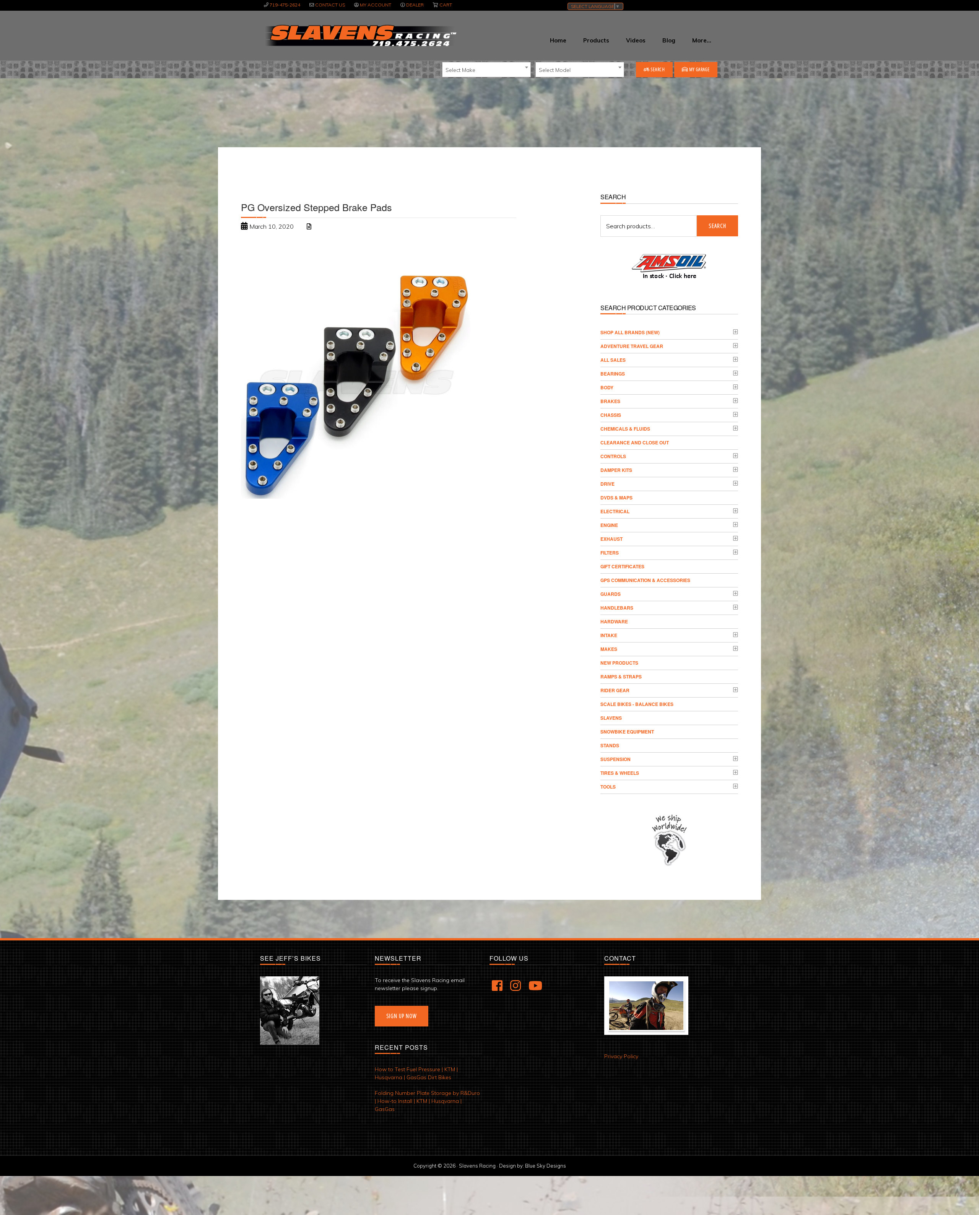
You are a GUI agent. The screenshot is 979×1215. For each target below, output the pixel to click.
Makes (608, 649)
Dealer (415, 5)
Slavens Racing (360, 36)
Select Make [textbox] (460, 70)
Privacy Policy (621, 1056)
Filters (609, 552)
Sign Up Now (401, 1016)
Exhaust (611, 538)
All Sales (613, 359)
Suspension (615, 759)
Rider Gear (614, 690)
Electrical (614, 511)
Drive (607, 483)
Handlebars (616, 607)
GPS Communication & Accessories (645, 580)
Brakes (610, 401)
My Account (375, 5)
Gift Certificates (622, 566)
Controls (613, 456)
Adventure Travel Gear (631, 346)
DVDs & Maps (616, 497)
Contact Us (330, 5)
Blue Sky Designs (545, 1166)
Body (606, 387)
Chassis (610, 415)
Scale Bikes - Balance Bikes (636, 704)
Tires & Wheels (619, 772)
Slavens (611, 717)
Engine (609, 525)
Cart (445, 5)
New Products (619, 662)
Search (657, 69)
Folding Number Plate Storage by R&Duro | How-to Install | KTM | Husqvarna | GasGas (427, 1101)
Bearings (612, 373)
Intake (608, 635)
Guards (610, 593)
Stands (609, 745)
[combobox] (486, 69)
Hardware (614, 621)
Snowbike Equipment (627, 731)
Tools (608, 786)
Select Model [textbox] (555, 70)
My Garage (699, 69)
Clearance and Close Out (634, 442)
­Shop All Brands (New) (630, 332)
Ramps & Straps (621, 676)
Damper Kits (616, 470)
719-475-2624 (285, 5)
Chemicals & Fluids (625, 428)
